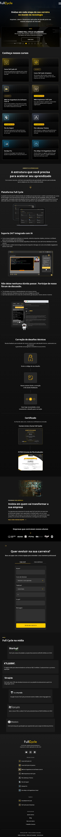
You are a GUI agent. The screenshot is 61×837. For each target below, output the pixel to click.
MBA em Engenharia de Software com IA (31, 769)
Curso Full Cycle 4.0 (26, 761)
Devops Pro (24, 786)
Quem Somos (30, 814)
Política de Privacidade (31, 835)
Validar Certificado (22, 835)
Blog (30, 818)
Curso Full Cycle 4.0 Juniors (28, 765)
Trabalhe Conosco (30, 824)
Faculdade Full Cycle (26, 800)
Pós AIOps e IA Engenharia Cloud (29, 790)
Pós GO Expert (25, 782)
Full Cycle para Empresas (27, 805)
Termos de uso (40, 835)
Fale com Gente (30, 821)
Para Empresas (38, 562)
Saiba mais (30, 39)
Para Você (23, 562)
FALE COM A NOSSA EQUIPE (16, 520)
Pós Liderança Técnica (27, 778)
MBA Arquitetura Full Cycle (28, 773)
